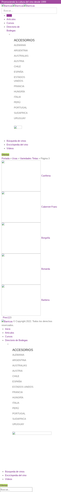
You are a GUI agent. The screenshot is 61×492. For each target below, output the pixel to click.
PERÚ (17, 102)
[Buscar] (34, 489)
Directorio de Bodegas (16, 340)
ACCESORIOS (24, 40)
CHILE (17, 66)
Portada (6, 158)
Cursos (10, 23)
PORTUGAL (20, 107)
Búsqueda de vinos (16, 140)
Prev (5, 317)
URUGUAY (20, 118)
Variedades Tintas (29, 158)
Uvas (15, 158)
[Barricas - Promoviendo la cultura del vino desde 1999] (18, 5)
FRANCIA (19, 86)
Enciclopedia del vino (17, 144)
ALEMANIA (20, 45)
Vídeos (10, 148)
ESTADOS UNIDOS (22, 386)
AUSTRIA (19, 61)
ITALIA (17, 97)
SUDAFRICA (21, 113)
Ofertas (5, 154)
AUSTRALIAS (21, 55)
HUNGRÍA (19, 91)
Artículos (11, 19)
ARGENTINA (21, 50)
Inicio (9, 15)
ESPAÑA (18, 71)
